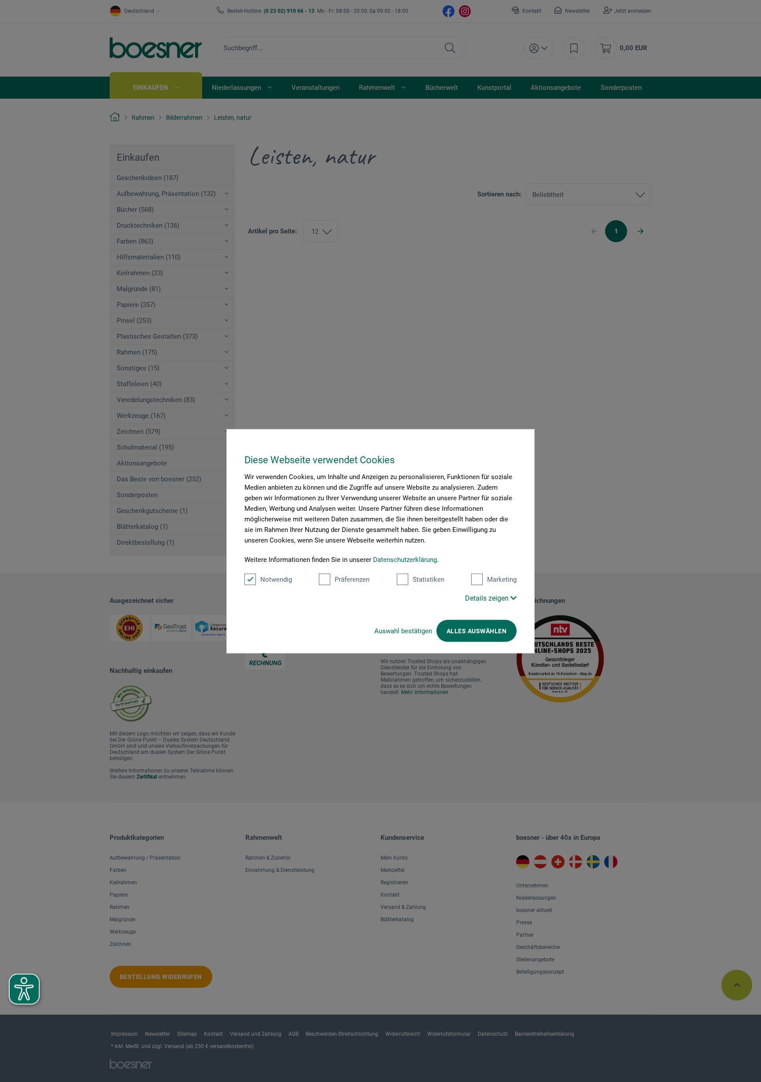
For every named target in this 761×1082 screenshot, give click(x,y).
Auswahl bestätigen (403, 631)
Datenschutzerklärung (405, 559)
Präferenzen (352, 579)
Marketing (502, 579)
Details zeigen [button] (487, 598)
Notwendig (276, 579)
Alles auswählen (476, 630)
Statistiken (428, 579)
